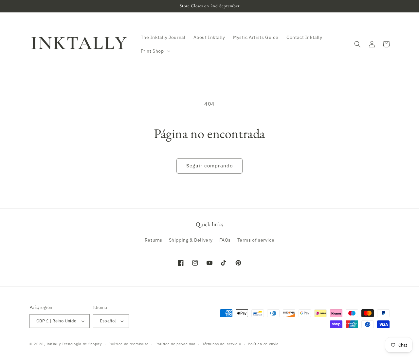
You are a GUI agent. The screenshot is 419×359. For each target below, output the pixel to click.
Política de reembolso (128, 344)
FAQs (225, 240)
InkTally (53, 344)
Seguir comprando (209, 165)
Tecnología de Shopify (82, 344)
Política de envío (263, 344)
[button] (155, 51)
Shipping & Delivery (191, 240)
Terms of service (256, 240)
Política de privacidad (175, 344)
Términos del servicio (221, 344)
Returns (153, 240)
